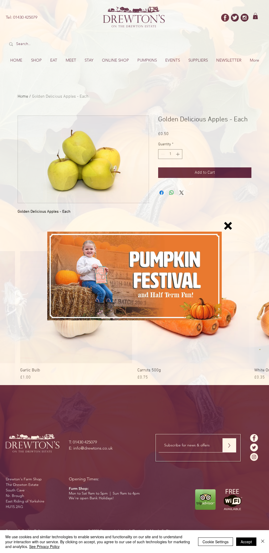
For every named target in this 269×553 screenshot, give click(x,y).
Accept (246, 541)
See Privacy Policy (44, 546)
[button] (228, 226)
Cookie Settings (216, 541)
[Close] (263, 541)
